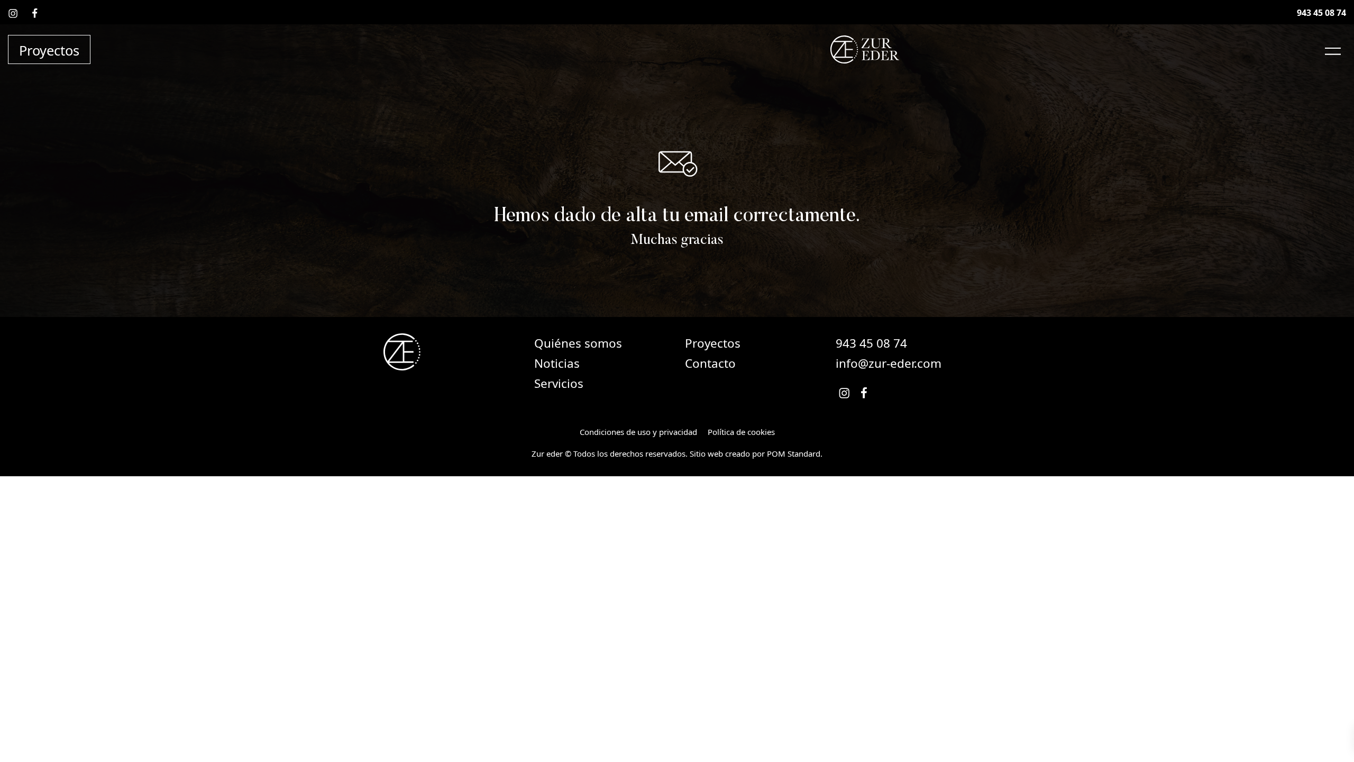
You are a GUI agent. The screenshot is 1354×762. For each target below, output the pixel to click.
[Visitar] (14, 12)
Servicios (558, 383)
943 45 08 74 (871, 343)
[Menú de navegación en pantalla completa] (1333, 49)
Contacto (710, 363)
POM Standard (793, 453)
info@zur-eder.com (888, 363)
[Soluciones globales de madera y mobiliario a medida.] (865, 49)
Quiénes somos (578, 343)
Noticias (557, 363)
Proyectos (712, 343)
